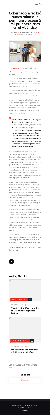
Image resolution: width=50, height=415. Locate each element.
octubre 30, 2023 (17, 346)
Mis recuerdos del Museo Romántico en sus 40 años (25, 351)
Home (13, 33)
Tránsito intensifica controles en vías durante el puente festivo (25, 311)
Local (35, 33)
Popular (17, 68)
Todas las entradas (23, 32)
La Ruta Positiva (16, 299)
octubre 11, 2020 (17, 305)
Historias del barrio (18, 341)
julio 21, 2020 (27, 68)
